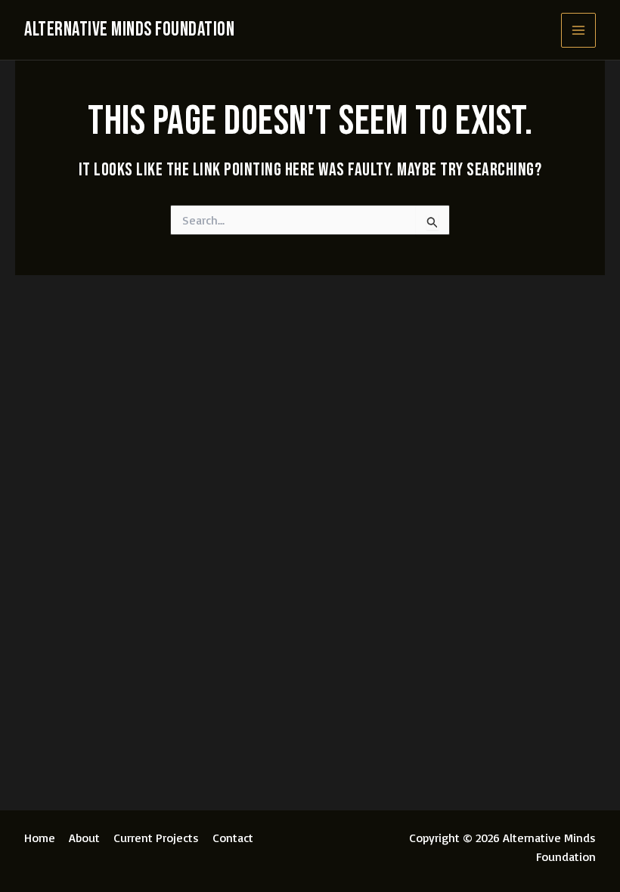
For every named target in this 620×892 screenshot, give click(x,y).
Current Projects (156, 837)
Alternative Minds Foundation (129, 30)
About (84, 837)
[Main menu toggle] (578, 30)
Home (39, 837)
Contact (232, 837)
